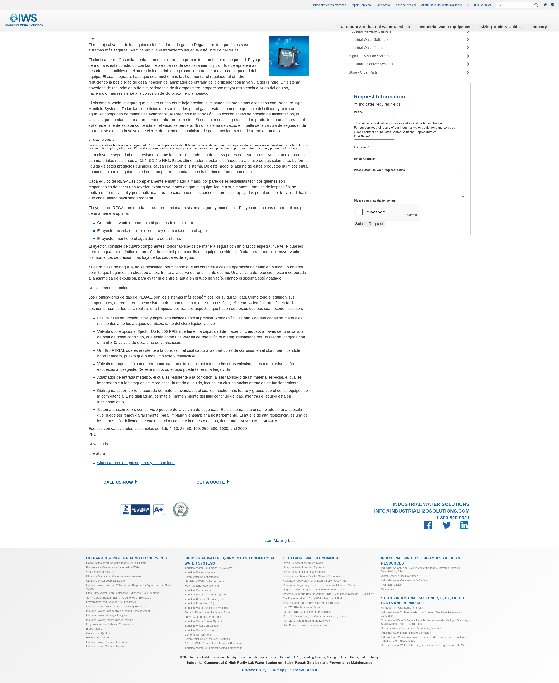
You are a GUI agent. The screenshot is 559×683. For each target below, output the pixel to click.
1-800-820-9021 (482, 5)
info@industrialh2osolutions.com (421, 511)
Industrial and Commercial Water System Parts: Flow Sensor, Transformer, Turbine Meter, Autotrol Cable (424, 639)
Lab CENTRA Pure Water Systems (303, 607)
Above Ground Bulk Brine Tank (203, 616)
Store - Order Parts (363, 72)
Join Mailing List (280, 540)
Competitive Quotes (98, 633)
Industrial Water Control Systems (204, 621)
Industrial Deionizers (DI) (199, 603)
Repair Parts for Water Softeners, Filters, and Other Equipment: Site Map (423, 645)
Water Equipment (445, 27)
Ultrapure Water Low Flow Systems (303, 567)
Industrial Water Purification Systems (206, 607)
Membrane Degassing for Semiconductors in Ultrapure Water (319, 585)
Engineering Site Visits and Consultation (110, 624)
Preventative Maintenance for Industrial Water (113, 567)
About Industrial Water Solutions (441, 5)
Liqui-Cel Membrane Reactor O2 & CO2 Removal (312, 576)
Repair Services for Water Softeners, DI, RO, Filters (116, 562)
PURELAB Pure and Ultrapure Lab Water (307, 620)
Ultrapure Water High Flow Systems (304, 571)
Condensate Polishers (198, 634)
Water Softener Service (100, 571)
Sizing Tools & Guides (501, 27)
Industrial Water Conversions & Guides (404, 580)
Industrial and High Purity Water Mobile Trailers (311, 602)
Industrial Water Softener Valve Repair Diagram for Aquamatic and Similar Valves (129, 587)
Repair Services (361, 5)
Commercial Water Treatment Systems (207, 639)
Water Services (375, 27)
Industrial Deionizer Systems (371, 64)
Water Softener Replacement (202, 585)
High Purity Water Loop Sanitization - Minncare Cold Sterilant (122, 593)
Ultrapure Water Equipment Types (303, 562)
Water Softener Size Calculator (399, 576)
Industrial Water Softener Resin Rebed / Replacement (118, 610)
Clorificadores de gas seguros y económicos (136, 463)
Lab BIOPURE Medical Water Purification (307, 611)
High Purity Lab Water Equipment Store (306, 625)
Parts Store (382, 5)
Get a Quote (211, 482)
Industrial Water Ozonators (200, 630)
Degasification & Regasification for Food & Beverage (314, 589)
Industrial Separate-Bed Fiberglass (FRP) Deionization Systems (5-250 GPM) (328, 593)
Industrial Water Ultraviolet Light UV (206, 594)
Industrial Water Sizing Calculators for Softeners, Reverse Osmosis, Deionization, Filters (421, 569)
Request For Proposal (99, 637)
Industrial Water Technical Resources (108, 642)
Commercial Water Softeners (202, 576)
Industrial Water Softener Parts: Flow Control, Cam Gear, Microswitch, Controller (422, 614)
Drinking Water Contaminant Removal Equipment (214, 643)
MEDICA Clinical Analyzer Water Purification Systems (314, 616)
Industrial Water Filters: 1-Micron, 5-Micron (406, 632)
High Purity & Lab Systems (369, 56)
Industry (539, 27)
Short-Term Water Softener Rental (204, 581)
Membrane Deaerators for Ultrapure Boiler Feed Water (315, 580)
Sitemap (277, 670)
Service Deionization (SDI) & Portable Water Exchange (118, 597)
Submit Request (369, 223)
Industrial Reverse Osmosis (370, 31)
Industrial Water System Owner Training (109, 619)
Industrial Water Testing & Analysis (106, 615)
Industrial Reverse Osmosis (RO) (204, 599)
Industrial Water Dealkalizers (202, 625)
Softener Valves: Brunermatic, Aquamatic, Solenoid (411, 628)
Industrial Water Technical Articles (106, 646)
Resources (387, 589)
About (312, 670)
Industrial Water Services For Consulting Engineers (116, 606)
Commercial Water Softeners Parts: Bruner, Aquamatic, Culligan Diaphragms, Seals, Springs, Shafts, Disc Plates (426, 622)
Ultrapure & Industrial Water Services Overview (114, 576)
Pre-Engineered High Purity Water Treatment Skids (313, 598)
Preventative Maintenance (329, 5)
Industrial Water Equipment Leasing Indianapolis (213, 648)
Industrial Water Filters (366, 48)
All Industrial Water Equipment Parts (402, 607)
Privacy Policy (254, 670)
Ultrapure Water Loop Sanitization (106, 580)
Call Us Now (118, 482)
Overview (295, 670)
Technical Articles (405, 5)
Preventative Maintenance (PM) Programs (111, 602)
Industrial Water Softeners (368, 39)
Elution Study (94, 628)
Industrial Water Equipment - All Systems (208, 567)
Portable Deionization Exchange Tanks (208, 612)
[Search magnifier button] (536, 5)
